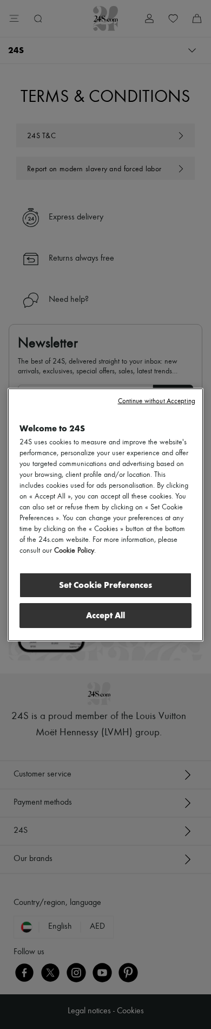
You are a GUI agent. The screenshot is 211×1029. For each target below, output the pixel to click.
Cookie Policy (74, 550)
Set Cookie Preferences (105, 585)
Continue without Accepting (156, 401)
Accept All (105, 615)
